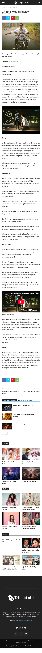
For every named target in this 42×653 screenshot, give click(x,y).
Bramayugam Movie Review (23, 405)
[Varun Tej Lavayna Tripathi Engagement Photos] (31, 499)
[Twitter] (8, 18)
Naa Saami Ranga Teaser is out (24, 424)
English (9, 7)
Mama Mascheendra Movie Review (10, 392)
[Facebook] (4, 18)
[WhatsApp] (17, 18)
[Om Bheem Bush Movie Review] (11, 473)
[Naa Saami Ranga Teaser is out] (7, 426)
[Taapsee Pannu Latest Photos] (11, 499)
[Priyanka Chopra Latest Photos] (11, 518)
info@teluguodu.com (25, 621)
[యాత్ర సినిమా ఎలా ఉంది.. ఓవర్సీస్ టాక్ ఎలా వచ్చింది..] (11, 560)
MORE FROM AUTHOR (25, 400)
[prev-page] (3, 433)
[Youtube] (26, 634)
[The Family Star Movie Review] (31, 454)
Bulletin (15, 7)
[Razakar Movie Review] (31, 473)
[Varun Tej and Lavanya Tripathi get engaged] (31, 518)
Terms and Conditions (29, 641)
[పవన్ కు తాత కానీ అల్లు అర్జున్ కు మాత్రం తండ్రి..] (31, 543)
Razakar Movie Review (29, 481)
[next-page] (6, 433)
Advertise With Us (21, 642)
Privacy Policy (17, 641)
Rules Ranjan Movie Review (31, 391)
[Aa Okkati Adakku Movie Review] (11, 454)
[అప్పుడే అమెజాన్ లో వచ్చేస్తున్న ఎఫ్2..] (31, 560)
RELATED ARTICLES (9, 400)
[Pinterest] (13, 18)
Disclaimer (9, 641)
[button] (3, 2)
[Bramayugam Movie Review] (7, 407)
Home (3, 7)
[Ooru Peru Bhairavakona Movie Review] (7, 416)
